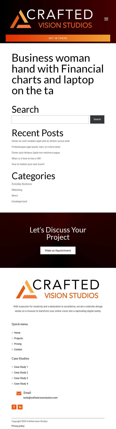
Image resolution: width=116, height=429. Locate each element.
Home (17, 332)
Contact (18, 349)
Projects (18, 338)
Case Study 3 (21, 378)
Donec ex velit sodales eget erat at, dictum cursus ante (41, 141)
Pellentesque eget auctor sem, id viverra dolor (36, 146)
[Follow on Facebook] (14, 407)
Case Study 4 (21, 383)
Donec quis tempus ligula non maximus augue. (36, 152)
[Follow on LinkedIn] (20, 407)
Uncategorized (19, 201)
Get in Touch (58, 38)
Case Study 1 (21, 367)
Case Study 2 (21, 372)
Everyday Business (22, 184)
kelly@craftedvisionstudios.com (41, 397)
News (15, 195)
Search (97, 119)
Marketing (17, 189)
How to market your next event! (28, 164)
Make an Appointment (58, 250)
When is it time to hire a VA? (26, 158)
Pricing (17, 343)
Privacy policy (18, 426)
